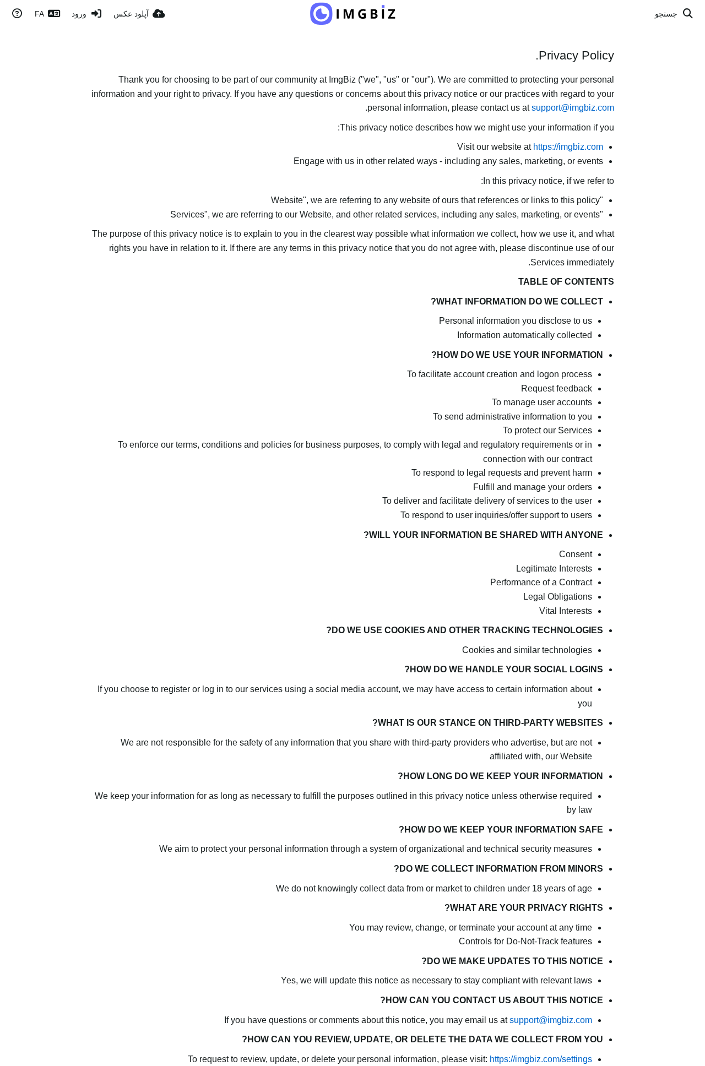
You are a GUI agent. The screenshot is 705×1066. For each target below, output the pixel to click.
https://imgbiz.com (568, 146)
